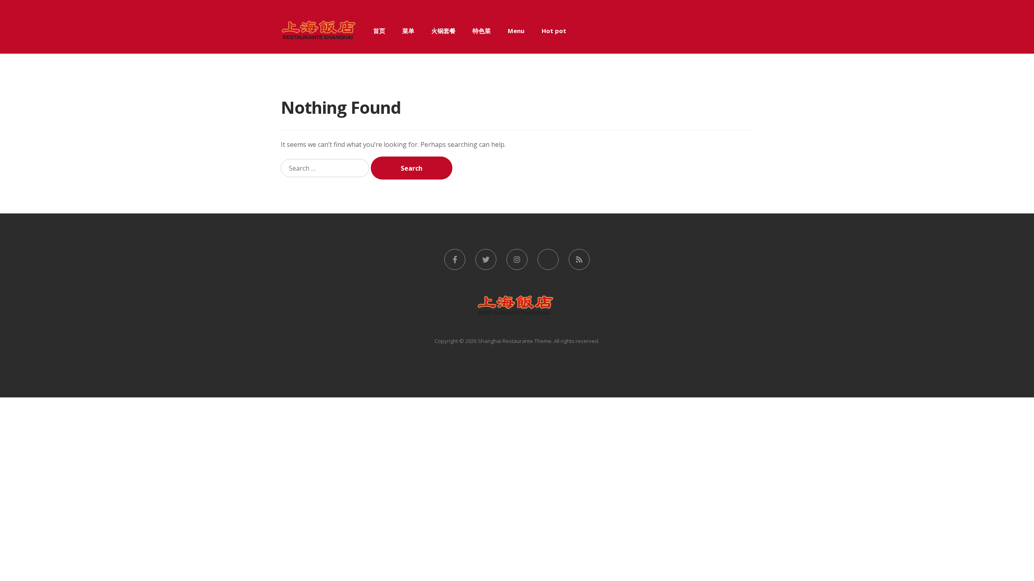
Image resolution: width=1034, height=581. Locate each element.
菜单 (408, 31)
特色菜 (482, 31)
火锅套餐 (443, 31)
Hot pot (554, 31)
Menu (516, 31)
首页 (379, 31)
